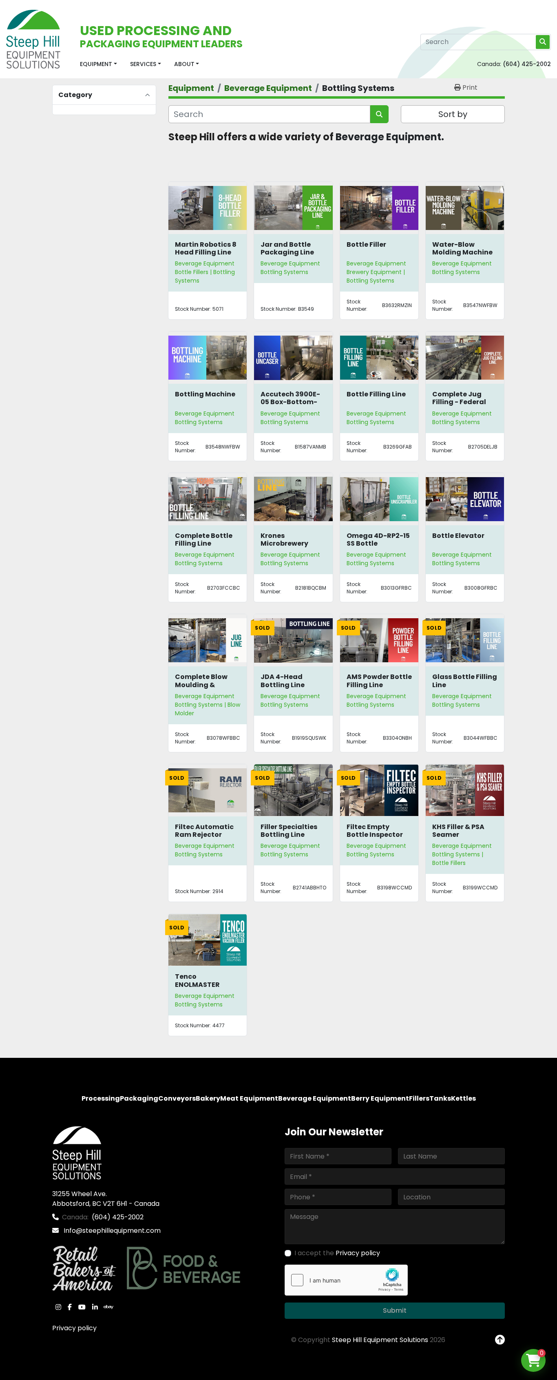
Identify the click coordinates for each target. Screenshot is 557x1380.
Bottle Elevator (458, 535)
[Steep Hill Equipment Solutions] (77, 1152)
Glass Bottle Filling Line (464, 680)
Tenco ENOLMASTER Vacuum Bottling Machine (205, 988)
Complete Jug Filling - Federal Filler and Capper (462, 401)
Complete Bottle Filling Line (203, 539)
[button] (98, 64)
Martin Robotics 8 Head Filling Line (206, 248)
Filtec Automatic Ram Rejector (204, 830)
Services (143, 64)
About (184, 64)
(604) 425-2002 (527, 64)
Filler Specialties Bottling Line (289, 830)
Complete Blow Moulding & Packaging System (201, 688)
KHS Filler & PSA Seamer (458, 830)
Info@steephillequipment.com (111, 1230)
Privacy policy (74, 1328)
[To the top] (500, 1340)
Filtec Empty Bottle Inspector (375, 830)
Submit (395, 1310)
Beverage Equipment (204, 263)
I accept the (337, 1253)
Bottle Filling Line (376, 394)
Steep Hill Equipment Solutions (380, 1340)
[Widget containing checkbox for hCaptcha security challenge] (346, 1280)
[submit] (543, 42)
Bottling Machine (205, 394)
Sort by (452, 114)
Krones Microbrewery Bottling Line (284, 543)
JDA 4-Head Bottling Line (283, 680)
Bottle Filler (366, 244)
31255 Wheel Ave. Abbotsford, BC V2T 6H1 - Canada (105, 1198)
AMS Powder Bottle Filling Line (379, 680)
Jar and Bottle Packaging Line (287, 248)
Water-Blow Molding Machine (462, 248)
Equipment (96, 64)
